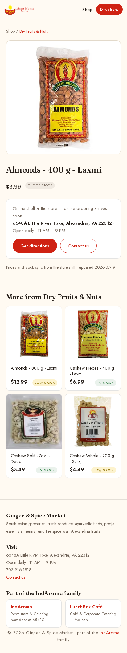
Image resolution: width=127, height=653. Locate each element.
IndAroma (110, 633)
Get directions (34, 246)
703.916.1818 (18, 570)
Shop (87, 9)
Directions (109, 9)
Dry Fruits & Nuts (33, 31)
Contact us (78, 246)
